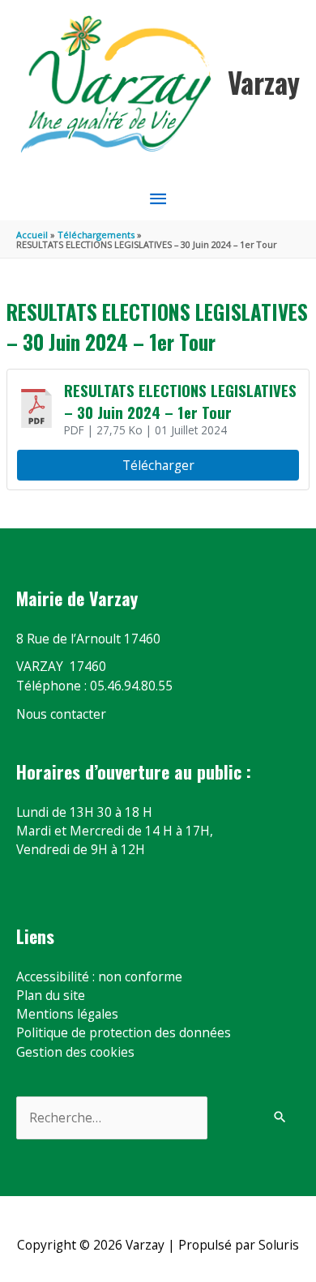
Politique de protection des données (123, 1032)
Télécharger (158, 465)
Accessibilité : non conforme (99, 976)
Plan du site (50, 995)
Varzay (264, 82)
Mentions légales (67, 1014)
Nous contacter (61, 714)
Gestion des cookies (75, 1052)
